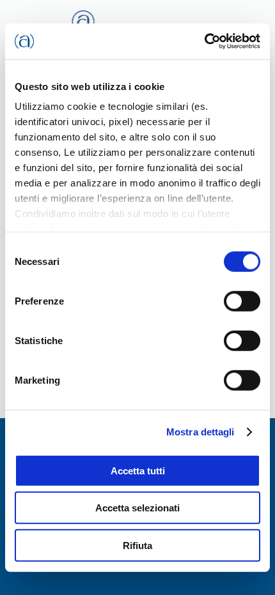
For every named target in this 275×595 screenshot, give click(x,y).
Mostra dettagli (200, 431)
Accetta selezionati (137, 507)
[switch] (242, 300)
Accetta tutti (138, 470)
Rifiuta (137, 544)
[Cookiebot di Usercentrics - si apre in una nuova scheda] (204, 41)
